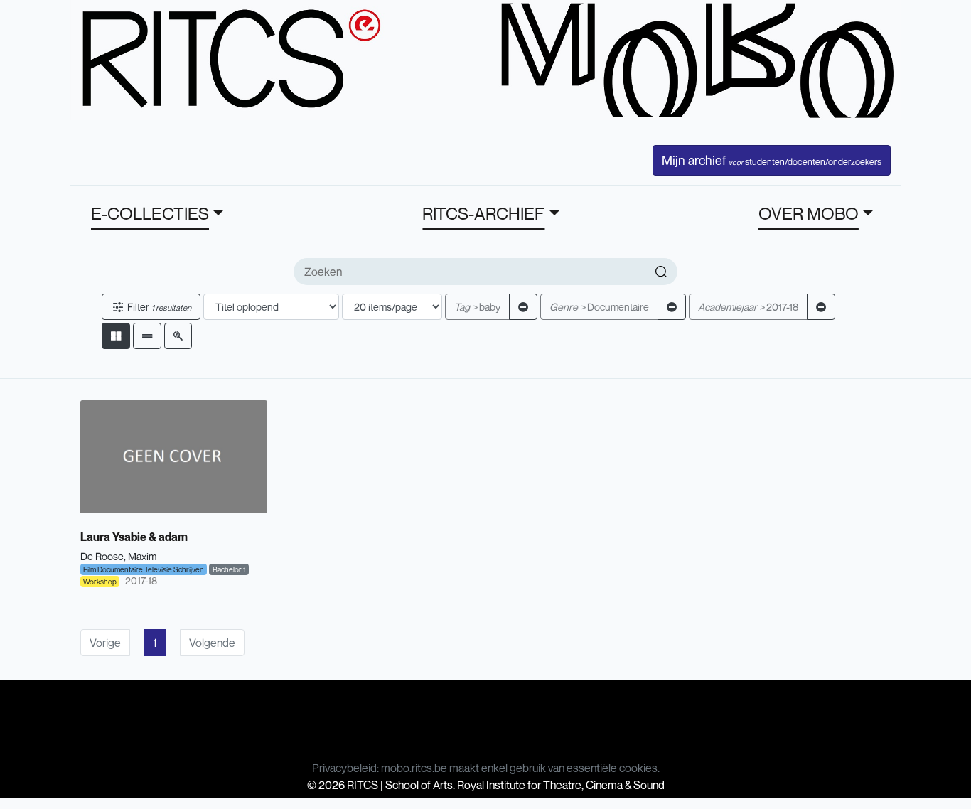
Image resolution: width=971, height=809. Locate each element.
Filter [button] (158, 307)
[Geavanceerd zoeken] (178, 336)
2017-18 (748, 307)
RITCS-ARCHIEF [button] (483, 213)
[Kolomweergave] (116, 336)
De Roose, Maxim (118, 556)
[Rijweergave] (147, 336)
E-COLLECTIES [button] (150, 213)
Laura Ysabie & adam (134, 537)
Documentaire (599, 307)
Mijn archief (771, 160)
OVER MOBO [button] (808, 213)
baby (477, 307)
